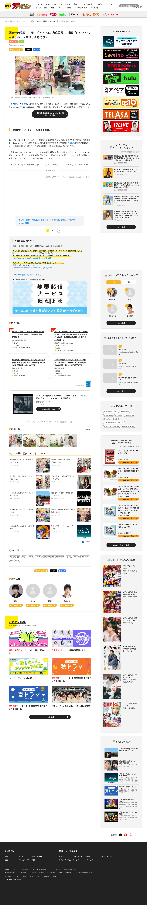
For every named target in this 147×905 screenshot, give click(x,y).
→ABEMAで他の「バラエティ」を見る (27, 275)
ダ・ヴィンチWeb (34, 876)
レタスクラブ (46, 876)
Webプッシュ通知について (65, 872)
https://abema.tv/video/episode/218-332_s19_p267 (32, 267)
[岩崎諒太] (67, 595)
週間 (128, 282)
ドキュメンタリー (24, 860)
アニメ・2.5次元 (86, 4)
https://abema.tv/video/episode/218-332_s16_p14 (32, 258)
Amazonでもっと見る (121, 545)
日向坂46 (116, 419)
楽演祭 (54, 876)
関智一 (17, 104)
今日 (113, 282)
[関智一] (16, 595)
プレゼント (94, 7)
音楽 (75, 4)
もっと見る (50, 717)
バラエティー (59, 4)
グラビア (99, 4)
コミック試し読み (80, 7)
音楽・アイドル (106, 856)
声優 (11, 560)
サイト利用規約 (51, 872)
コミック (109, 4)
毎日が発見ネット (9, 876)
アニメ (21, 42)
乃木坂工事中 (125, 411)
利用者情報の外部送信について (84, 872)
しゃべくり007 (129, 415)
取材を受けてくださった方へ (28, 872)
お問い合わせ (25, 869)
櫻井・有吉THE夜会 (128, 426)
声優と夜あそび (14, 556)
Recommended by (76, 542)
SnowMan (107, 419)
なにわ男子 (118, 415)
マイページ (15, 869)
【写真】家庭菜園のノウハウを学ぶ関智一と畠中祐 (50, 114)
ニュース (39, 4)
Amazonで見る (128, 462)
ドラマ (48, 4)
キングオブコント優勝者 (111, 426)
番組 (52, 7)
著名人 (17, 560)
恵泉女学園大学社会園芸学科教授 (53, 556)
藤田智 (72, 142)
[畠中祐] (33, 595)
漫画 (69, 7)
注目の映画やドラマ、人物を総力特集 (22, 625)
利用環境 (41, 872)
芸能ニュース (14, 21)
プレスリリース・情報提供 (39, 869)
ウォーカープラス (21, 876)
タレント (61, 7)
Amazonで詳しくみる (48, 409)
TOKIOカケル (108, 415)
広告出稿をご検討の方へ (11, 872)
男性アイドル (84, 556)
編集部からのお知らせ (70, 869)
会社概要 (7, 869)
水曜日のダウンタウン (111, 411)
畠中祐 (24, 104)
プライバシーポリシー (55, 869)
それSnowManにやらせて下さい (114, 422)
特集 (45, 7)
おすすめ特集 (17, 622)
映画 (68, 4)
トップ (38, 7)
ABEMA (38, 556)
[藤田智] (50, 595)
